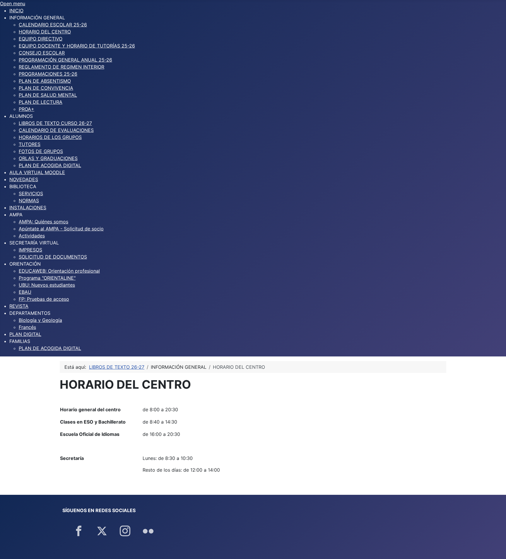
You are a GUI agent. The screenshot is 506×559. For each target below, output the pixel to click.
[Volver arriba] (495, 548)
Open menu (12, 3)
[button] (37, 18)
